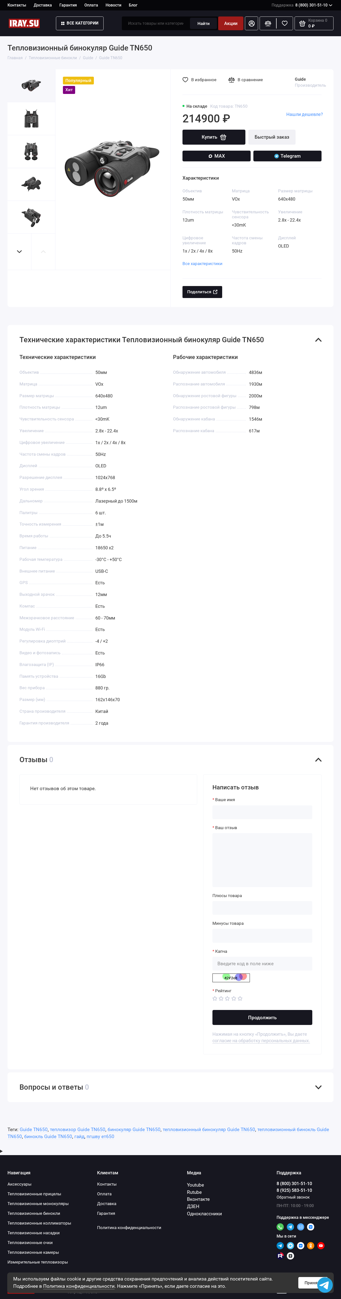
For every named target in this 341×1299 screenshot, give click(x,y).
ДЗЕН (193, 1206)
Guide (300, 79)
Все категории (82, 23)
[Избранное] (285, 23)
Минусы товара (228, 923)
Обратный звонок (293, 1197)
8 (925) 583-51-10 (294, 1190)
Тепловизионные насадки (33, 1232)
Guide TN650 (34, 1129)
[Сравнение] (268, 23)
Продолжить (262, 1017)
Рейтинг (223, 990)
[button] (19, 252)
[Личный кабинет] (251, 23)
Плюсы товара (227, 895)
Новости (113, 5)
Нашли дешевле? (304, 114)
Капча (221, 951)
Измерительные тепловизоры (37, 1262)
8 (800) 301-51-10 (300, 5)
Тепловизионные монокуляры (38, 1203)
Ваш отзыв (226, 827)
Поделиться (199, 291)
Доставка (43, 5)
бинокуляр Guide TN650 (134, 1129)
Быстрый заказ (272, 137)
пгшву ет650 (100, 1136)
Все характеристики (202, 263)
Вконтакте (198, 1199)
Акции (230, 23)
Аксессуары (19, 1184)
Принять (313, 1282)
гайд (79, 1136)
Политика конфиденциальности (79, 1286)
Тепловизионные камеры (33, 1252)
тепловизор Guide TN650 (77, 1129)
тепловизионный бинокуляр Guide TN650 (209, 1129)
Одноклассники (204, 1214)
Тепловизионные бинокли (33, 1213)
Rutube (194, 1192)
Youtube (195, 1185)
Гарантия (68, 5)
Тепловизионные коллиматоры (39, 1223)
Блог (133, 5)
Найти (203, 23)
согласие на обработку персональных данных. (261, 1040)
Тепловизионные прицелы (34, 1193)
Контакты (16, 5)
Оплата (91, 5)
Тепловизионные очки (30, 1242)
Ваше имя (225, 799)
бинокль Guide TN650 (48, 1136)
